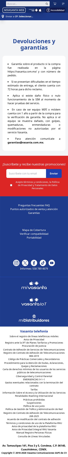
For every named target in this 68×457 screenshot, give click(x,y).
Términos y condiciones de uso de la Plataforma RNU (34, 423)
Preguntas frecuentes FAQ (34, 205)
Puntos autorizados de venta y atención (34, 209)
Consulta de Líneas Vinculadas (34, 436)
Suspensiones (34, 402)
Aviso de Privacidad (34, 339)
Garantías (34, 213)
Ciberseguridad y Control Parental (34, 376)
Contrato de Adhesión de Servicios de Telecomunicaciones (34, 349)
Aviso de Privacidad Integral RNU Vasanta (34, 429)
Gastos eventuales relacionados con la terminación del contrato (34, 384)
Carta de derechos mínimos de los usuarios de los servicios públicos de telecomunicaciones (34, 371)
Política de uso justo (34, 405)
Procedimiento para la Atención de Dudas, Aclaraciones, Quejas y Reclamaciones (34, 364)
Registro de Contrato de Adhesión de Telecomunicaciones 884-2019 (34, 354)
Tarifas (34, 389)
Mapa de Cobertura (34, 230)
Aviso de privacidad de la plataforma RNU (34, 426)
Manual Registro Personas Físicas (34, 432)
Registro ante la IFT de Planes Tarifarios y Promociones (34, 342)
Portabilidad (34, 237)
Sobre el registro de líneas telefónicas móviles (34, 336)
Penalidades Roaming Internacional (34, 395)
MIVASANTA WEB (14, 10)
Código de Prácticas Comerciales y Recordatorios (34, 359)
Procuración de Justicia (34, 345)
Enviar (54, 173)
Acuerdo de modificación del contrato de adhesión (34, 419)
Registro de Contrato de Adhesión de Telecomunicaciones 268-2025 (34, 414)
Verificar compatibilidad (34, 234)
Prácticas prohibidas (34, 399)
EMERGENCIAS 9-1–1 (34, 379)
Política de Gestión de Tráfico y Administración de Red (34, 409)
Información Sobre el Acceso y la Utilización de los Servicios (34, 392)
